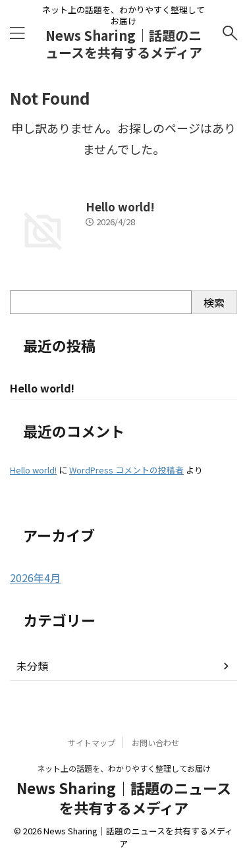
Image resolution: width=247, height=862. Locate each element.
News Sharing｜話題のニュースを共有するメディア (123, 44)
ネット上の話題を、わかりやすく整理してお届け (124, 768)
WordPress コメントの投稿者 (126, 470)
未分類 (32, 666)
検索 (214, 302)
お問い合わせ (155, 742)
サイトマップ (91, 742)
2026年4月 (35, 577)
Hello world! (120, 206)
